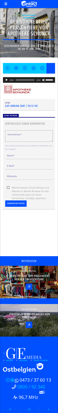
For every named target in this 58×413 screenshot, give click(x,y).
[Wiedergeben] (6, 80)
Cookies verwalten (41, 360)
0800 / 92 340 (31, 387)
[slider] (50, 79)
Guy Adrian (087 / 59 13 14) (36, 47)
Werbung (9, 360)
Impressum (23, 360)
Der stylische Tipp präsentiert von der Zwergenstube (30, 278)
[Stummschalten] (43, 80)
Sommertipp (29, 17)
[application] (29, 80)
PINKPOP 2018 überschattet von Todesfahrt (29, 316)
